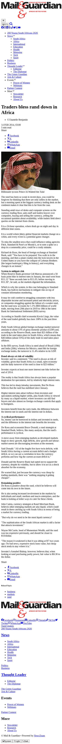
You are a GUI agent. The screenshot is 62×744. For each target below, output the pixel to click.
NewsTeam (39, 735)
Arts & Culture (8, 691)
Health (10, 652)
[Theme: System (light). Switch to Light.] (5, 24)
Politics (4, 665)
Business (5, 668)
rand (9, 597)
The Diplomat (13, 683)
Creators (10, 626)
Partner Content (8, 712)
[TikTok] (12, 28)
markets (11, 594)
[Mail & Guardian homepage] (31, 10)
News (5, 635)
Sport (9, 660)
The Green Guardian (11, 689)
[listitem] (7, 620)
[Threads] (9, 28)
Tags (3, 626)
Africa (10, 644)
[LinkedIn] (7, 28)
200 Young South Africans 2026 (16, 628)
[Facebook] (2, 28)
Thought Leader (13, 675)
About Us (12, 730)
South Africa (13, 641)
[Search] (11, 24)
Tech (9, 657)
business (11, 591)
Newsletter (12, 725)
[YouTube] (19, 28)
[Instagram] (5, 28)
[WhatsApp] (17, 28)
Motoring (11, 655)
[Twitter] (14, 28)
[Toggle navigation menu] (3, 20)
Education (12, 649)
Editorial (11, 681)
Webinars (11, 707)
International (13, 646)
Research (11, 728)
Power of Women (15, 704)
